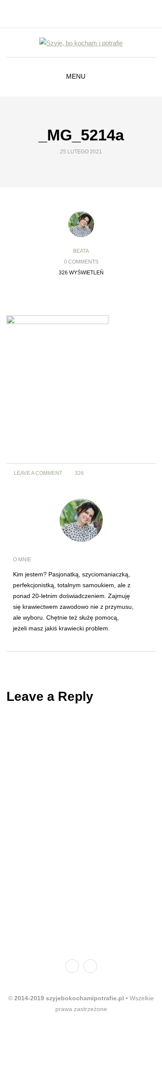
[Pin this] (97, 296)
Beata (81, 251)
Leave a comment (37, 473)
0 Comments (81, 262)
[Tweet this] (75, 296)
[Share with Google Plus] (86, 296)
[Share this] (65, 296)
